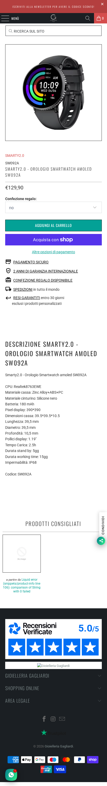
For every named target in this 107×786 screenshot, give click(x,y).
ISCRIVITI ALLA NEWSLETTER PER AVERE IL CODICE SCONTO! (53, 7)
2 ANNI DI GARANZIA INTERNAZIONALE (45, 271)
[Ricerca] (88, 18)
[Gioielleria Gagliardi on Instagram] (53, 719)
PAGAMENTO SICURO (31, 262)
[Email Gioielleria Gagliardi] (62, 719)
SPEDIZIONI (22, 289)
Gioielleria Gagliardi (59, 746)
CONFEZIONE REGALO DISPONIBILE (42, 280)
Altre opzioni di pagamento (53, 252)
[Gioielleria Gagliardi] (53, 18)
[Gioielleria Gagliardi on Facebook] (44, 719)
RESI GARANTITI (26, 298)
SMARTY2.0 (14, 155)
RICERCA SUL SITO (28, 31)
